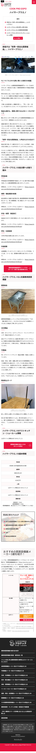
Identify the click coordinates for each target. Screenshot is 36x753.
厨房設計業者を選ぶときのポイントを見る (18, 445)
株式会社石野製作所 (11, 536)
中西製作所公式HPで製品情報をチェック (27, 616)
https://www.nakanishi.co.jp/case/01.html (20, 631)
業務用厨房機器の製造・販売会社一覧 (16, 525)
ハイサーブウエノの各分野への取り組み (17, 27)
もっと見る (17, 38)
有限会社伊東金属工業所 (12, 529)
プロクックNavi (8, 1)
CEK (7, 532)
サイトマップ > (18, 739)
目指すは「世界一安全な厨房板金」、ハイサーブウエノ (18, 23)
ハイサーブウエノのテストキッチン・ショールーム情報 (18, 34)
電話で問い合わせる (27, 620)
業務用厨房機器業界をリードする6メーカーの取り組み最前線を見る (18, 268)
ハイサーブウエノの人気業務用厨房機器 (17, 30)
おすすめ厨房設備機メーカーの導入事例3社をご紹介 (19, 521)
